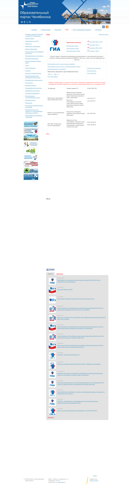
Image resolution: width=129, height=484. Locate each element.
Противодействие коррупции (33, 88)
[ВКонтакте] (103, 26)
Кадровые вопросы (30, 85)
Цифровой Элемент (94, 480)
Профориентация (30, 100)
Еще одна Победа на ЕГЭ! (64, 289)
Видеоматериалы (91, 70)
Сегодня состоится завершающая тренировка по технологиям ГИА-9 (77, 410)
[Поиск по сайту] (30, 22)
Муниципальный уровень (73, 51)
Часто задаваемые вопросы (82, 30)
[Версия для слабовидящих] (22, 22)
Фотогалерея (29, 83)
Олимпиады (28, 103)
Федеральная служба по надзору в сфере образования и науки (64, 66)
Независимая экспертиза (32, 90)
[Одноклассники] (107, 26)
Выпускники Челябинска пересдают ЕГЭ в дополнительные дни (75, 298)
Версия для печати (103, 34)
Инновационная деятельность (34, 80)
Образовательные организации (34, 56)
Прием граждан (29, 38)
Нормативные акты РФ (31, 41)
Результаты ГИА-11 (94, 45)
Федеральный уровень (72, 46)
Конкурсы (28, 70)
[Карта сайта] (27, 22)
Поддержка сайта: (93, 479)
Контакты (98, 30)
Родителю (58, 30)
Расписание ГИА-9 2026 (95, 48)
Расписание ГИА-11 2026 (95, 41)
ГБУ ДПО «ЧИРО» (53, 76)
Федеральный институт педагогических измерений (61, 64)
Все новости (51, 417)
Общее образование (31, 49)
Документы (59, 274)
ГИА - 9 (50, 74)
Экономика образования (32, 93)
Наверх (95, 475)
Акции (27, 65)
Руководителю (46, 30)
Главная (34, 30)
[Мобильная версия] (24, 22)
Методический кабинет (31, 58)
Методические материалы (94, 68)
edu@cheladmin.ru (61, 482)
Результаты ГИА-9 (94, 51)
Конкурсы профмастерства (33, 73)
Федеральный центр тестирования (57, 69)
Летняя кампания (30, 68)
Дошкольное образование (32, 46)
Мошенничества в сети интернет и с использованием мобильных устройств (33, 111)
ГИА (67, 30)
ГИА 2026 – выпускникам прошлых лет (68, 354)
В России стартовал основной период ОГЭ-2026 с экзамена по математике (79, 364)
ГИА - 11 (56, 74)
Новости (50, 274)
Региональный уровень (73, 48)
